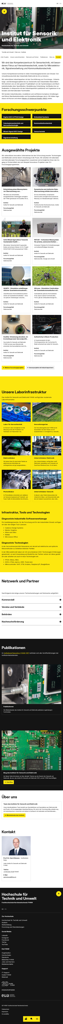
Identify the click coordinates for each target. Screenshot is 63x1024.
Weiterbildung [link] (6, 925)
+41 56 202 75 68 (8, 872)
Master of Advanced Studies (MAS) (35, 98)
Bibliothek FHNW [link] (8, 960)
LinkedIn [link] (5, 935)
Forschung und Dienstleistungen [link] (13, 927)
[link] (7, 3)
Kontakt (58, 57)
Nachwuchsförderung (13, 621)
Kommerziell (8, 599)
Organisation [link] (6, 953)
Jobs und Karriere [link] (8, 962)
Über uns (51, 57)
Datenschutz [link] (5, 1009)
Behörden (7, 614)
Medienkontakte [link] (7, 964)
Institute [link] (23, 52)
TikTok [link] (4, 942)
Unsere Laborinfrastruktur (17, 57)
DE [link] (57, 3)
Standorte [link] (5, 957)
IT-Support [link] (5, 973)
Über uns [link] (17, 52)
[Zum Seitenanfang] (58, 893)
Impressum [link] (5, 1011)
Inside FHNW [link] (6, 975)
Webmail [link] (5, 977)
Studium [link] (4, 922)
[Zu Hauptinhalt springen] (4, 11)
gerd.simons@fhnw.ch (9, 877)
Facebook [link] (5, 940)
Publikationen (44, 57)
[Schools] (26, 1019)
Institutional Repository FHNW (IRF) (16, 653)
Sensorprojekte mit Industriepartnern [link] (41, 367)
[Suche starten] (31, 1019)
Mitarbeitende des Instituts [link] (15, 815)
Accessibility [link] (5, 1014)
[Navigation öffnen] (37, 1019)
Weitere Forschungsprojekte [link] (14, 367)
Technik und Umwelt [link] (8, 52)
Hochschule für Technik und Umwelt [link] (14, 920)
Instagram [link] (5, 938)
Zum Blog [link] (10, 782)
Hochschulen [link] (6, 955)
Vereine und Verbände (13, 607)
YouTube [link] (5, 944)
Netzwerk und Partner (32, 57)
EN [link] (60, 3)
